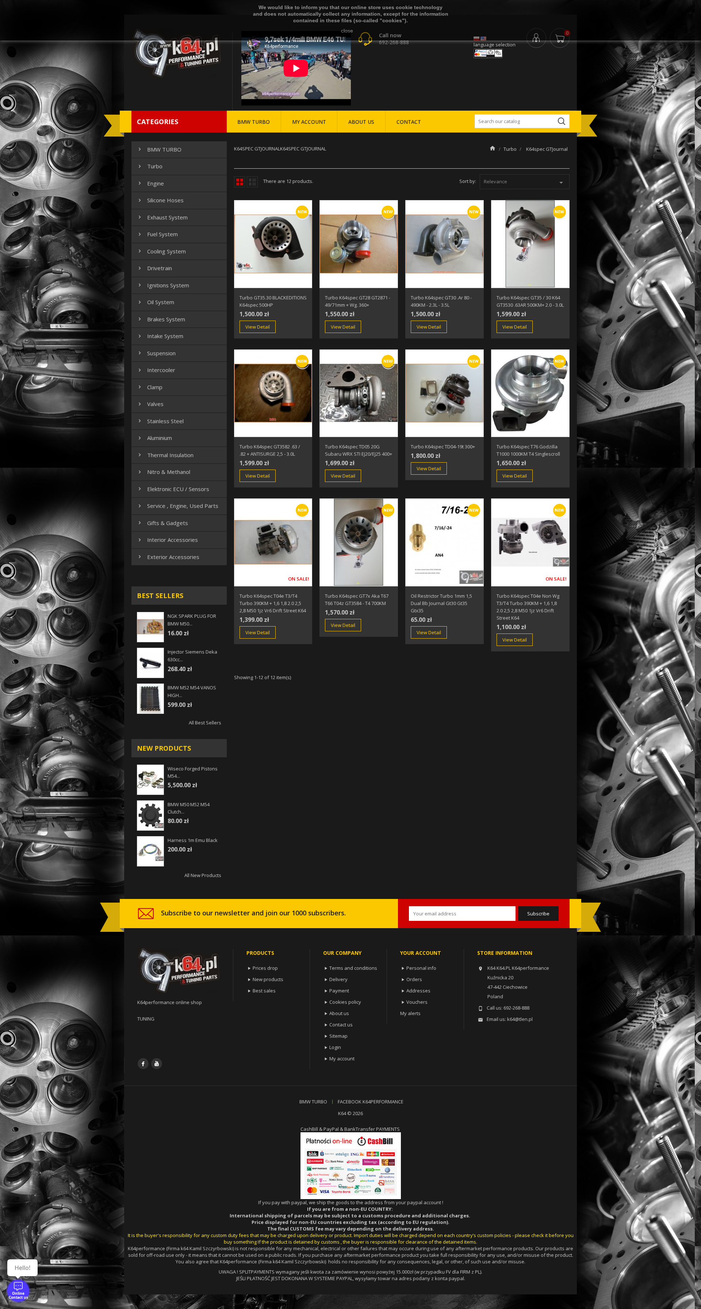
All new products (202, 875)
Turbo (149, 166)
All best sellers (205, 722)
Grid (239, 181)
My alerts (410, 1013)
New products (268, 979)
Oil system (155, 302)
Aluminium (154, 437)
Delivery (338, 979)
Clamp (149, 387)
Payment (339, 990)
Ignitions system (163, 285)
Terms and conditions (353, 968)
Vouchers (417, 1002)
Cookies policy (345, 1002)
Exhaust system (162, 217)
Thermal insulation (165, 455)
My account (342, 1058)
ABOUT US (361, 121)
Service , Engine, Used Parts (177, 505)
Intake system (160, 336)
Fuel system (157, 234)
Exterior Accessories (168, 556)
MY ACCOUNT (309, 121)
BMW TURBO (253, 121)
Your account (420, 952)
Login (335, 1047)
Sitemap (338, 1036)
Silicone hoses (160, 200)
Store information (504, 952)
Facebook (143, 1063)
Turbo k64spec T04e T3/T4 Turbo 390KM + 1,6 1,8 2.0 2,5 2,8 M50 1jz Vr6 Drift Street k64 (273, 603)
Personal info (421, 968)
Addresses (418, 990)
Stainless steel (160, 421)
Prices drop (265, 968)
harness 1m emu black (193, 840)
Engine (150, 183)
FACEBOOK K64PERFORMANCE (370, 1101)
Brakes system (161, 319)
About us (339, 1013)
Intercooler (156, 370)
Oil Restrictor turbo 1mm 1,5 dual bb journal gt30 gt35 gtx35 (441, 603)
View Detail (257, 327)
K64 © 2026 (350, 1113)
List (252, 181)
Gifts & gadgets (162, 523)
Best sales (264, 990)
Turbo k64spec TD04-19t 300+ (443, 446)
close (347, 31)
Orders (414, 979)
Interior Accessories (167, 539)
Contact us (341, 1024)
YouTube (156, 1063)
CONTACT (409, 121)
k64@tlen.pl (520, 1019)
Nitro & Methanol (163, 471)
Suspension (156, 353)
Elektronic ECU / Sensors (173, 489)
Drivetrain (154, 268)
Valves (150, 403)
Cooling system (161, 251)
